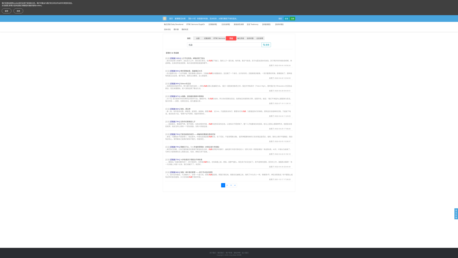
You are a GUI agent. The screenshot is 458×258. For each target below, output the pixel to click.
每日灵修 (240, 38)
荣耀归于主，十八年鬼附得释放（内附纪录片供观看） (200, 147)
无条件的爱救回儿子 (187, 121)
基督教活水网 (180, 18)
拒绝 (18, 11)
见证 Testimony (252, 24)
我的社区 (185, 29)
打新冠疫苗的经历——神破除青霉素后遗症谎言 (197, 134)
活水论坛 (167, 29)
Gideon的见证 (185, 83)
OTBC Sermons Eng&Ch (195, 24)
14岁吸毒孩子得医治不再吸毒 (191, 159)
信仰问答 (250, 38)
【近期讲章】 (213, 24)
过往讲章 (259, 38)
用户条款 (229, 252)
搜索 (280, 18)
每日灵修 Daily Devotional (173, 24)
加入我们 (245, 252)
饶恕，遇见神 (185, 109)
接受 (6, 11)
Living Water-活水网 (235, 255)
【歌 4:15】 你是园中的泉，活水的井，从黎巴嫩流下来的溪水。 (212, 18)
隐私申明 (237, 252)
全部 (198, 38)
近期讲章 (207, 38)
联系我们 (221, 252)
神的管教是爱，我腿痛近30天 (191, 71)
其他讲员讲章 (239, 24)
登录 (286, 18)
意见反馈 (456, 214)
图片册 (176, 29)
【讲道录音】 (266, 24)
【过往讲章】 (226, 24)
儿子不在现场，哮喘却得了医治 (193, 58)
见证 (231, 38)
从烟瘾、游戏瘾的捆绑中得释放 (192, 96)
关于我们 (212, 252)
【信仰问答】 (279, 24)
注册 (292, 18)
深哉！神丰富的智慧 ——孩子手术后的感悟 (196, 172)
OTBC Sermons (219, 38)
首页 (171, 18)
